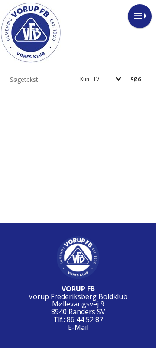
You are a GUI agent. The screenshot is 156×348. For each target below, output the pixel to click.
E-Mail (78, 327)
